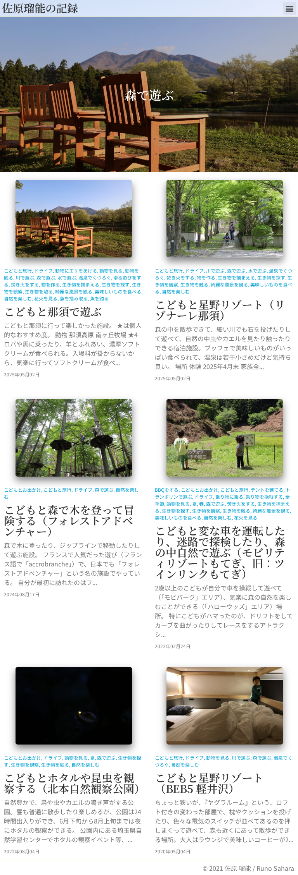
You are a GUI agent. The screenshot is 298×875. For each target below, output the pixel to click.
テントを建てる (267, 489)
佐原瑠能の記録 (40, 7)
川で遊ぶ (25, 277)
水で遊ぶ (66, 277)
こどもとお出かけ (22, 489)
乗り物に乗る (229, 496)
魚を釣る (99, 298)
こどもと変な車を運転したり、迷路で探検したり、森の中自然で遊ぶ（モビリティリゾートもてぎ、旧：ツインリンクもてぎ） (220, 552)
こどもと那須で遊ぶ (53, 311)
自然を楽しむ (18, 298)
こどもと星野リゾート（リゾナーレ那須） (220, 310)
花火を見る (45, 298)
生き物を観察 (206, 510)
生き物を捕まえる (80, 284)
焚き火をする (25, 284)
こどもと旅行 (18, 270)
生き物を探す (116, 284)
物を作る (50, 284)
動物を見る (111, 270)
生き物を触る (39, 291)
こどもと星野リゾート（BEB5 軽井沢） (209, 783)
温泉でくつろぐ (94, 277)
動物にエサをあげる (76, 270)
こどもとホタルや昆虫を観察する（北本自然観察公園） (74, 783)
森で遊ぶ (45, 277)
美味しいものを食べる (118, 291)
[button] (289, 8)
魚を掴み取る (74, 298)
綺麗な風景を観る (73, 291)
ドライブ (43, 270)
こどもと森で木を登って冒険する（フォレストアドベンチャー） (69, 520)
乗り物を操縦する (264, 496)
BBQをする (166, 489)
